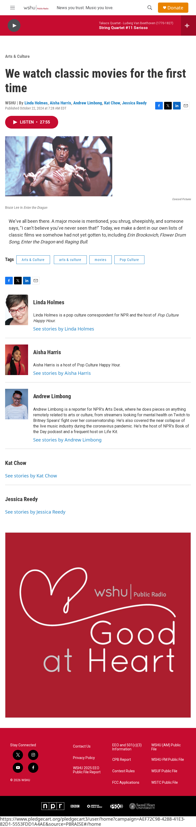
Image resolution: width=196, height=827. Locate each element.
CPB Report (121, 760)
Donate (175, 7)
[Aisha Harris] (16, 359)
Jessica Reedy (134, 102)
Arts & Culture (17, 56)
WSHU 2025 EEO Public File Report (87, 770)
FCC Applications (125, 782)
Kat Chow (112, 102)
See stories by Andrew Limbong (67, 440)
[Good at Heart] (98, 625)
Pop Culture (129, 260)
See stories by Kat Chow (31, 476)
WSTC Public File (164, 782)
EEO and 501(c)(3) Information (127, 747)
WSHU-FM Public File (167, 760)
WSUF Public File (164, 771)
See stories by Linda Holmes (63, 329)
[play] (14, 26)
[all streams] (188, 25)
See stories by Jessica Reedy (35, 512)
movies (100, 260)
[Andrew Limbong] (16, 404)
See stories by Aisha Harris (62, 373)
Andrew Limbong (87, 102)
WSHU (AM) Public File (166, 747)
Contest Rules (123, 771)
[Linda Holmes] (16, 310)
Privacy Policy (84, 758)
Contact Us (82, 746)
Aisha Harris (60, 102)
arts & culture (70, 260)
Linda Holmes (36, 102)
